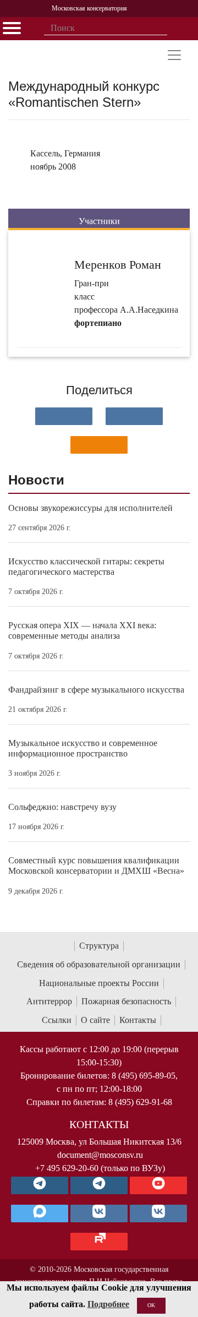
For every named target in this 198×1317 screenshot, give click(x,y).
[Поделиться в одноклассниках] (99, 445)
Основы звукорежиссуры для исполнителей (90, 508)
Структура (99, 945)
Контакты (137, 1020)
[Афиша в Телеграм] (99, 1241)
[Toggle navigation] (174, 55)
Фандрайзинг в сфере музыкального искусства (96, 689)
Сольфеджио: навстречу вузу (62, 807)
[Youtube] (158, 1185)
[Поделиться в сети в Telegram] (134, 416)
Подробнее (108, 1304)
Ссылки (57, 1020)
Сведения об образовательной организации (98, 964)
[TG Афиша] (99, 1185)
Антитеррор (49, 1001)
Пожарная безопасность (126, 1001)
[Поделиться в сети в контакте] (63, 416)
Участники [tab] (99, 221)
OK (151, 1305)
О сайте (95, 1020)
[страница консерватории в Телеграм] (39, 1185)
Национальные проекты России (99, 983)
